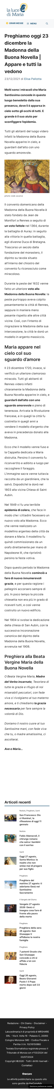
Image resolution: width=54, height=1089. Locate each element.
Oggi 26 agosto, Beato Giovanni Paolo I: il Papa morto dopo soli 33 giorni (30, 981)
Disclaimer (39, 1023)
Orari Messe (16, 23)
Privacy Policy (27, 1027)
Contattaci (27, 1065)
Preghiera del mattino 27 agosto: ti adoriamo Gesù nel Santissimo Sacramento (31, 886)
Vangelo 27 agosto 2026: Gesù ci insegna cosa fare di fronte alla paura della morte (31, 910)
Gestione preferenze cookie (41, 1086)
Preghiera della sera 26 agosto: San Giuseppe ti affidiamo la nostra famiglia (30, 934)
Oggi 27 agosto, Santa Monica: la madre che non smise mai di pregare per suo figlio (31, 862)
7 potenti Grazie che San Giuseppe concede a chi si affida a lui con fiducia (31, 957)
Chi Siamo (26, 1023)
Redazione (13, 1023)
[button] (47, 23)
